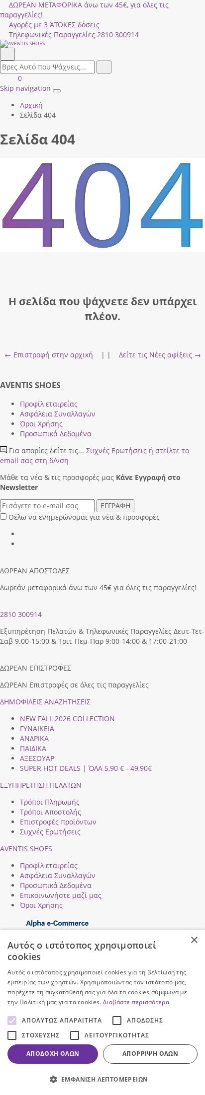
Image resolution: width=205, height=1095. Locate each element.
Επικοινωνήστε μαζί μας (61, 895)
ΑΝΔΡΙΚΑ (34, 738)
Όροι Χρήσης (41, 423)
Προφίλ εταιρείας (49, 404)
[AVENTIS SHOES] (102, 44)
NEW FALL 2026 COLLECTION (67, 718)
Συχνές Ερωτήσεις (50, 831)
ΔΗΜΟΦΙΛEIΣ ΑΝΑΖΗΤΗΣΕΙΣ (45, 701)
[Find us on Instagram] (23, 543)
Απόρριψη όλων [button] (150, 1053)
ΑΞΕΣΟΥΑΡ (37, 758)
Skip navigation (25, 88)
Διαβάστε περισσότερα (136, 1002)
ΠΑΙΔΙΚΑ (33, 748)
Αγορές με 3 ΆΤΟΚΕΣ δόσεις (54, 24)
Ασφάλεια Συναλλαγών (58, 413)
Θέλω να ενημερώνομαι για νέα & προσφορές (84, 517)
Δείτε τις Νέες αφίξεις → (160, 354)
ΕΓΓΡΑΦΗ (115, 505)
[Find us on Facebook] (23, 534)
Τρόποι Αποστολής (50, 812)
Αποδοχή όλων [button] (53, 1053)
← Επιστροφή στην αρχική (48, 354)
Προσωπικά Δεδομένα (56, 433)
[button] (102, 1079)
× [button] (194, 940)
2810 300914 (21, 614)
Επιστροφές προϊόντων (58, 821)
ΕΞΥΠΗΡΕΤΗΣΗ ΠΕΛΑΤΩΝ (41, 785)
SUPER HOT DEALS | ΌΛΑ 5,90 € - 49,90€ (86, 768)
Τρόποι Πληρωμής (50, 802)
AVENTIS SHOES (26, 848)
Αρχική (31, 105)
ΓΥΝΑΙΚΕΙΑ (37, 728)
